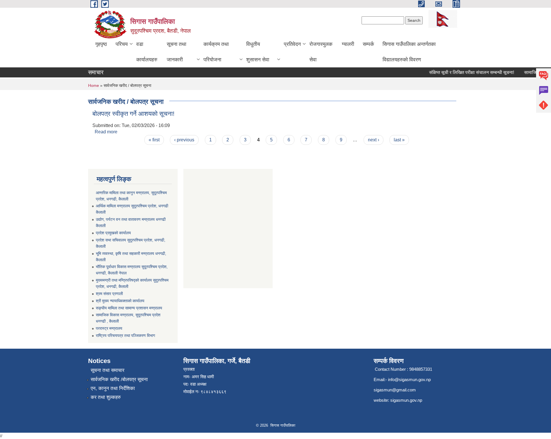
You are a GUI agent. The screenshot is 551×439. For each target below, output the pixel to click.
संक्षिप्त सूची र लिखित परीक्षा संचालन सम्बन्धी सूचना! (466, 72)
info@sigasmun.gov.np (409, 379)
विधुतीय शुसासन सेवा (257, 52)
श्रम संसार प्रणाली (109, 293)
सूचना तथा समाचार (107, 370)
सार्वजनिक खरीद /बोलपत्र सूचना (119, 379)
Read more (106, 131)
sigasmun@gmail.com (395, 389)
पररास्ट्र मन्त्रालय (109, 328)
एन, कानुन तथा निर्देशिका (113, 388)
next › (373, 139)
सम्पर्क (368, 44)
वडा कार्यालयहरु (146, 52)
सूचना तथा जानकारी (176, 52)
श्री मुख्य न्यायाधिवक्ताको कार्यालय (120, 300)
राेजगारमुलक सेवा (320, 52)
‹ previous (184, 139)
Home (93, 85)
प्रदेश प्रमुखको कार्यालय (113, 233)
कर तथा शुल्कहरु (106, 397)
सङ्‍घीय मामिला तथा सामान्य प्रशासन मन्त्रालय (129, 308)
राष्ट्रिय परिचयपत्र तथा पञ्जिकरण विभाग (125, 335)
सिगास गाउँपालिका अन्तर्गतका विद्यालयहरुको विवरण (409, 52)
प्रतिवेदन (292, 44)
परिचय (122, 44)
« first (154, 139)
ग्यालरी (348, 44)
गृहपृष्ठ (101, 44)
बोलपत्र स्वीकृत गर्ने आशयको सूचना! (133, 113)
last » (399, 139)
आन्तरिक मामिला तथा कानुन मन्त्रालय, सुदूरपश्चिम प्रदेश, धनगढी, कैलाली (131, 195)
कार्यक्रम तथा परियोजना (216, 52)
